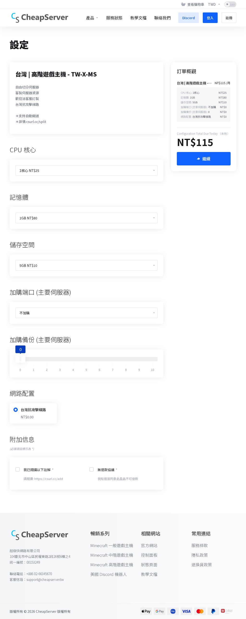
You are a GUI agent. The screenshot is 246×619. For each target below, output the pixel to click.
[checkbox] (17, 469)
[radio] (15, 410)
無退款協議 (107, 469)
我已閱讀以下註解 (39, 469)
